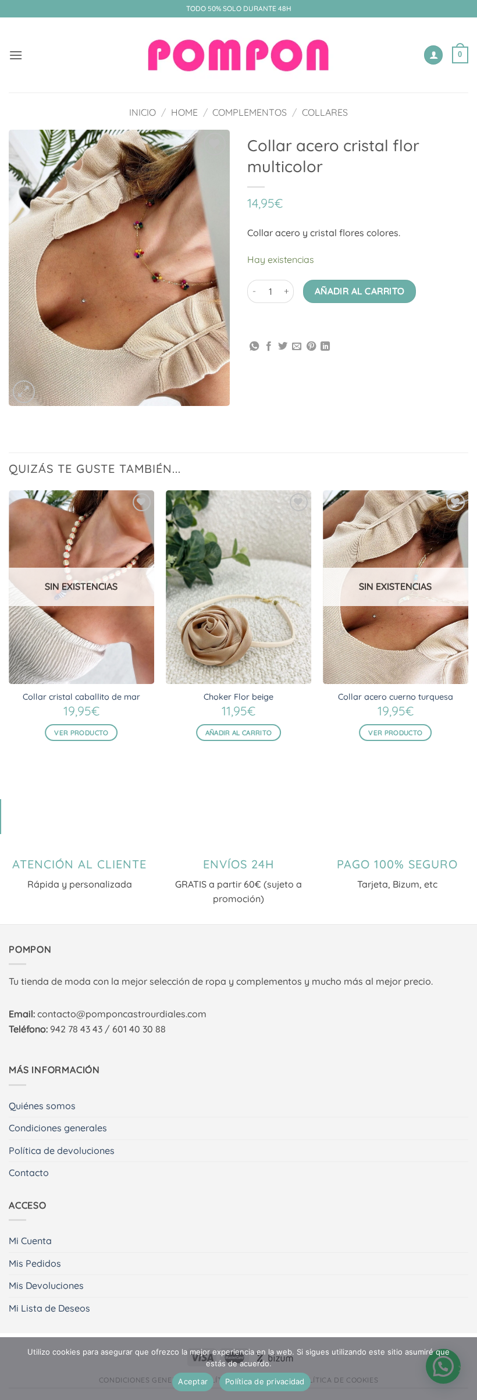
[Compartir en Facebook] (268, 346)
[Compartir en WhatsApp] (254, 346)
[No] (461, 1372)
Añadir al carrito (360, 291)
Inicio (142, 112)
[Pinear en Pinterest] (311, 346)
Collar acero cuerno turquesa (395, 697)
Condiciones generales (58, 1128)
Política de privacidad (265, 1381)
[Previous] (9, 626)
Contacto (29, 1172)
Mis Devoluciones (46, 1285)
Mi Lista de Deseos (49, 1308)
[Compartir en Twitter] (282, 346)
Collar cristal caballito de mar (81, 697)
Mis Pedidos (35, 1263)
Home (184, 112)
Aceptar (193, 1381)
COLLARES (325, 112)
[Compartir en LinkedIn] (325, 346)
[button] (16, 55)
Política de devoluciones (62, 1150)
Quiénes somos (42, 1106)
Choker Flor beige (238, 697)
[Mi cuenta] (433, 55)
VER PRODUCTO (81, 732)
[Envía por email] (296, 346)
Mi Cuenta (30, 1240)
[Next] (467, 626)
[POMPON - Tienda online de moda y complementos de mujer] (238, 55)
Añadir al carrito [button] (238, 732)
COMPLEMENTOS (249, 112)
